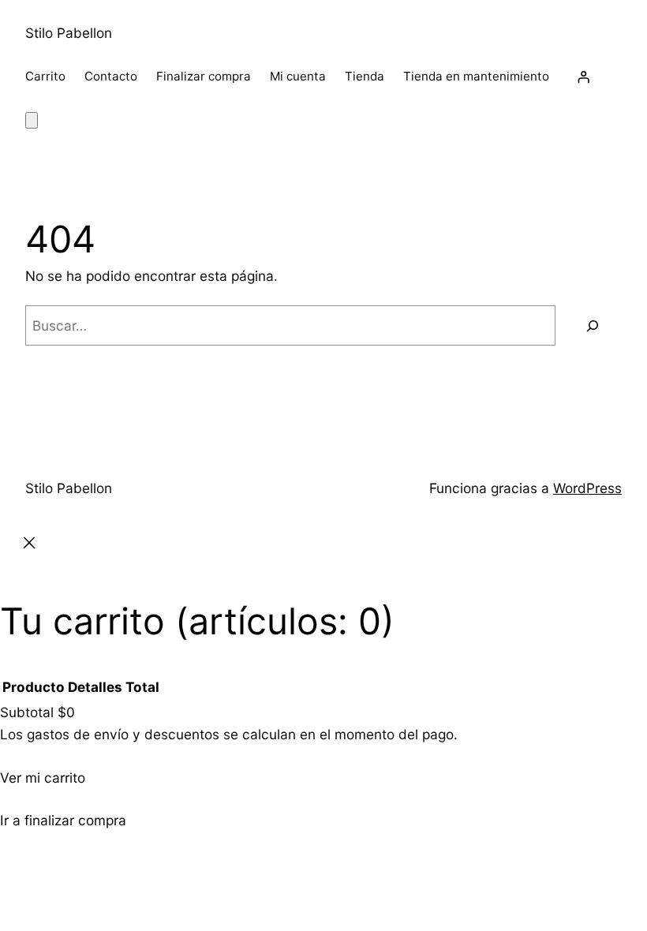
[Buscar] (592, 325)
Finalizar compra (203, 76)
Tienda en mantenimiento (476, 76)
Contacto (110, 76)
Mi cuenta (298, 76)
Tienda (364, 76)
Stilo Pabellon (68, 32)
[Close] (29, 546)
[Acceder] (583, 77)
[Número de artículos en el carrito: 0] (31, 120)
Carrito (45, 76)
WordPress (587, 488)
